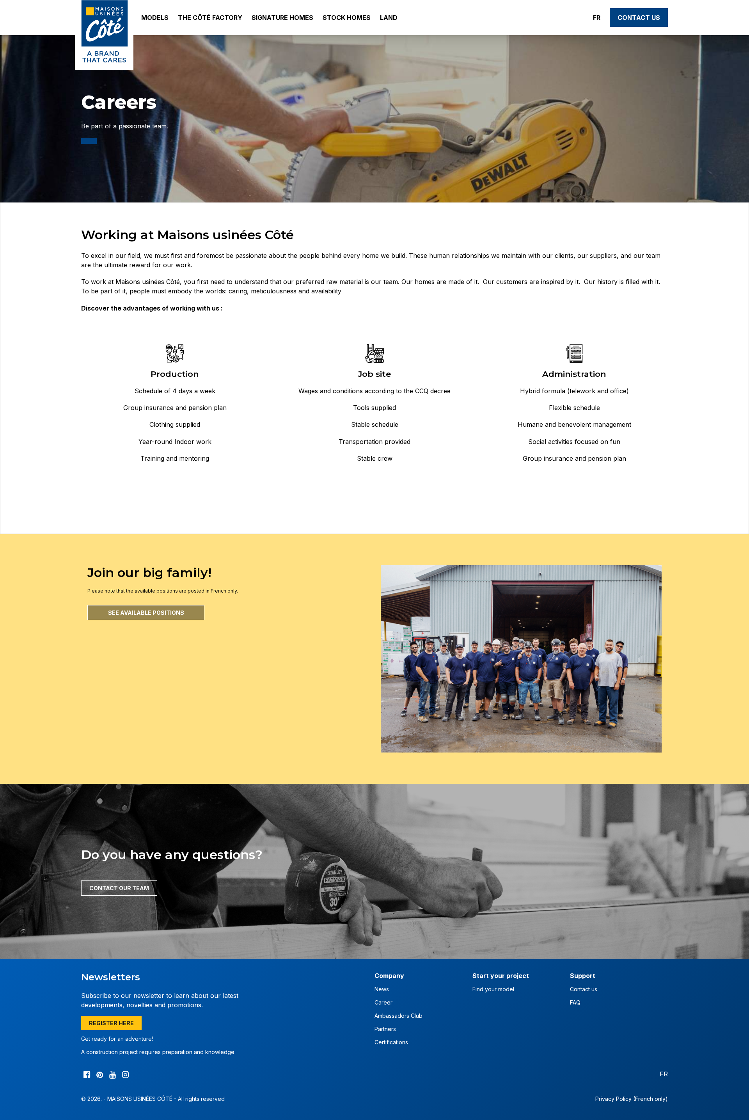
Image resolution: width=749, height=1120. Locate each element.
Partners (385, 1029)
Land (389, 17)
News (381, 989)
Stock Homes (347, 17)
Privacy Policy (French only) (631, 1098)
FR (596, 17)
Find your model (493, 989)
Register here (111, 1023)
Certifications (391, 1042)
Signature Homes (282, 17)
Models (155, 17)
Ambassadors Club (398, 1015)
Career (383, 1002)
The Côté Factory (210, 17)
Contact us (639, 17)
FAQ (575, 1002)
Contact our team (119, 888)
